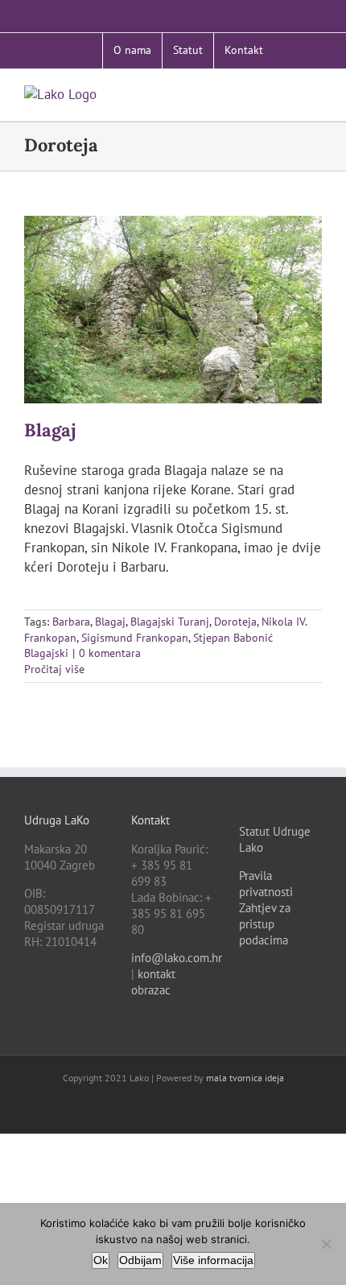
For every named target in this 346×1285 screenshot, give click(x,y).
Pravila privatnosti (266, 883)
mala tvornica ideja (245, 1078)
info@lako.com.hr (176, 957)
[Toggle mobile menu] (315, 93)
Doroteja (235, 621)
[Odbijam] (326, 1244)
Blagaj (50, 430)
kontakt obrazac (153, 982)
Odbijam (140, 1260)
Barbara (71, 621)
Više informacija (213, 1260)
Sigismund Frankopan (134, 637)
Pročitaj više (54, 669)
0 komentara (110, 653)
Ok (100, 1260)
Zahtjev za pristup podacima (264, 924)
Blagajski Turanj (169, 621)
